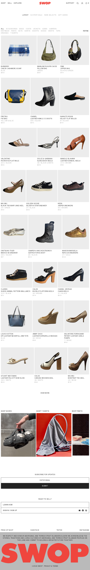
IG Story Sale (36, 15)
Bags (21, 29)
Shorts (35, 31)
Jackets (36, 29)
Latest (25, 15)
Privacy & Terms (51, 566)
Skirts (51, 31)
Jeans (44, 29)
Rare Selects (50, 15)
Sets (20, 31)
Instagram (84, 530)
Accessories (11, 29)
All (2, 29)
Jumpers (53, 29)
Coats (28, 29)
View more (45, 393)
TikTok (59, 530)
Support (70, 3)
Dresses (5, 33)
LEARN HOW (8, 505)
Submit (45, 486)
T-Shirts (14, 33)
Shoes (43, 31)
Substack (34, 530)
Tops (58, 31)
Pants (13, 31)
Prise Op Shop (7, 530)
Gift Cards (63, 15)
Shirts (27, 31)
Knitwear (5, 31)
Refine (86, 31)
